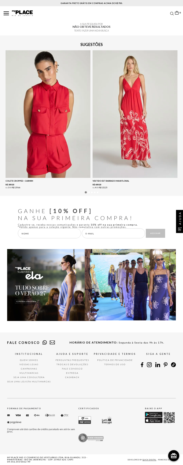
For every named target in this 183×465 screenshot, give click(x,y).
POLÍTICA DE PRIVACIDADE (115, 360)
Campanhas (29, 368)
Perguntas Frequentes (72, 360)
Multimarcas (28, 373)
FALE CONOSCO (72, 368)
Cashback (72, 377)
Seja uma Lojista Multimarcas (29, 381)
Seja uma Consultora (29, 377)
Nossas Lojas (28, 364)
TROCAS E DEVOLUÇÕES (72, 364)
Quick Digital (149, 460)
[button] (6, 13)
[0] (176, 13)
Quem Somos (29, 360)
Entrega (72, 373)
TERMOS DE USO (115, 364)
